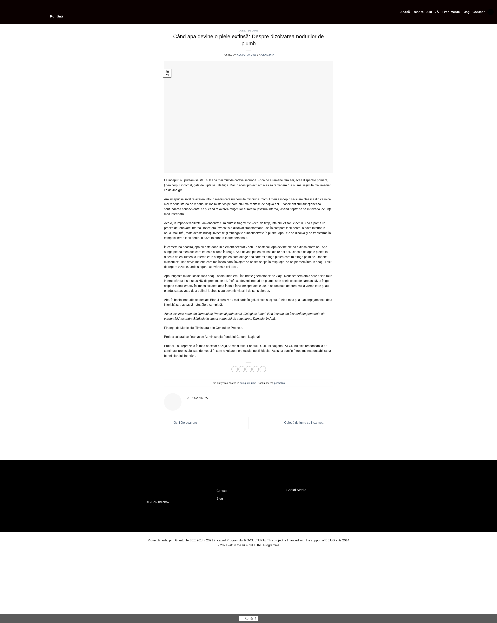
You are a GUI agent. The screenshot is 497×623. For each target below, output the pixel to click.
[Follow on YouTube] (298, 499)
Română (56, 16)
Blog (466, 12)
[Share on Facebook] (234, 369)
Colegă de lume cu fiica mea (304, 422)
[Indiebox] (23, 12)
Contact (479, 12)
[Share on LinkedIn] (263, 369)
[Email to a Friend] (248, 369)
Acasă (405, 12)
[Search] (490, 12)
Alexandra (267, 55)
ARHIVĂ (432, 12)
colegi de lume (248, 383)
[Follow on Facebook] (290, 499)
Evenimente (451, 12)
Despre (418, 12)
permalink (279, 383)
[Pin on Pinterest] (255, 369)
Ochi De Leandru (185, 422)
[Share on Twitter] (241, 369)
